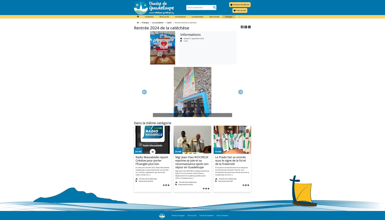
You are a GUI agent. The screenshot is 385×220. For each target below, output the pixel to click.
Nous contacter (222, 215)
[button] (149, 16)
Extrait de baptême (206, 215)
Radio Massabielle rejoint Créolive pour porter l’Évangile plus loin (152, 160)
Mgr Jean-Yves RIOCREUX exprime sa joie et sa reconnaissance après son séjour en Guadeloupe (192, 162)
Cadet (169, 23)
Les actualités (157, 23)
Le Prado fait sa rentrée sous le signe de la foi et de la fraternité (230, 160)
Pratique (145, 23)
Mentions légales (178, 215)
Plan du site (192, 215)
